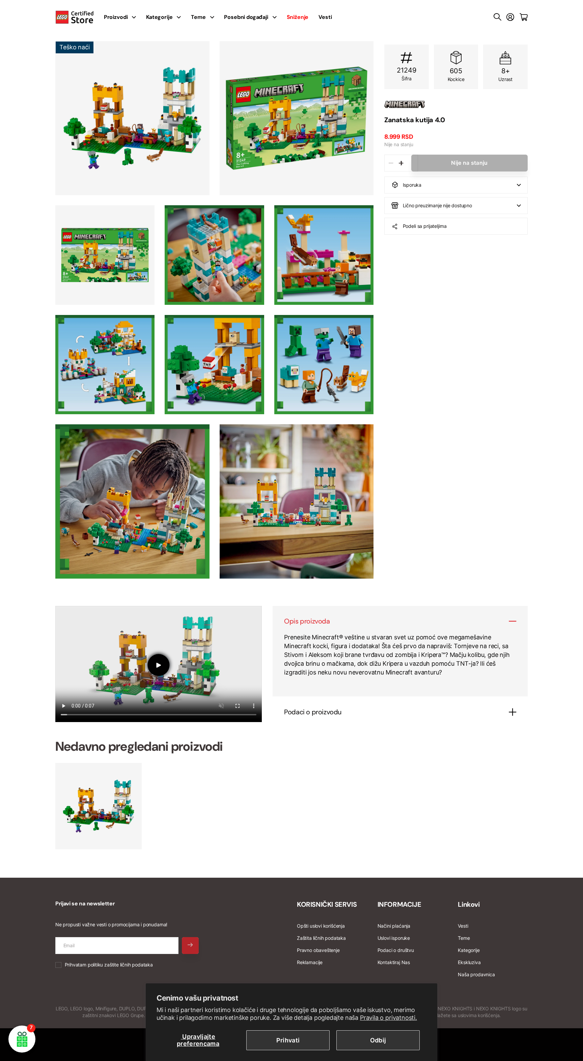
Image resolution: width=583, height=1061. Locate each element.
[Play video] (158, 665)
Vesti (325, 17)
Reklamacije (310, 962)
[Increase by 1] (401, 163)
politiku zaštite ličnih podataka (120, 964)
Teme (198, 17)
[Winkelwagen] (524, 17)
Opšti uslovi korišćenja (321, 926)
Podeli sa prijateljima (425, 226)
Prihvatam (109, 964)
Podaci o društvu (396, 950)
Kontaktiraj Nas (394, 962)
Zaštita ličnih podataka (321, 938)
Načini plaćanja (394, 926)
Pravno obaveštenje (318, 950)
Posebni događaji (246, 17)
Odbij (378, 1040)
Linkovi (468, 904)
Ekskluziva (469, 962)
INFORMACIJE (399, 904)
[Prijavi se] (510, 17)
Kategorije (159, 17)
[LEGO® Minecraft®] (456, 104)
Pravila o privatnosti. (388, 1017)
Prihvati (288, 1040)
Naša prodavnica (476, 974)
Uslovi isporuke (394, 938)
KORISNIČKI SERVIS (327, 904)
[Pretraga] (497, 17)
